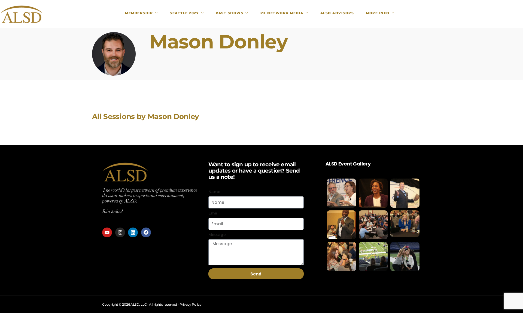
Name (214, 192)
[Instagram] (120, 232)
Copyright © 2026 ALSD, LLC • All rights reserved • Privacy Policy (152, 304)
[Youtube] (107, 232)
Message (217, 235)
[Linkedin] (133, 232)
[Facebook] (146, 232)
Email (214, 213)
